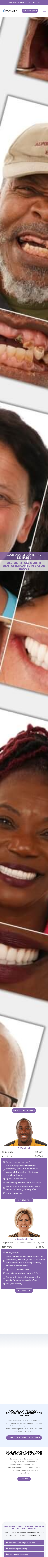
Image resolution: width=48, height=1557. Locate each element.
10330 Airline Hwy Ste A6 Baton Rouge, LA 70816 (24, 2)
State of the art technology (18, 1554)
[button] (44, 10)
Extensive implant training (17, 1549)
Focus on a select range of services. (21, 1543)
